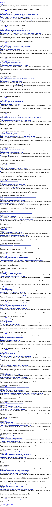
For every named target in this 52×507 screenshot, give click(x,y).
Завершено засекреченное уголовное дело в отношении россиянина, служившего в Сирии (14, 470)
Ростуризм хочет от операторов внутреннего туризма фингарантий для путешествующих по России (16, 451)
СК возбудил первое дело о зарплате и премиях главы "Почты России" (11, 486)
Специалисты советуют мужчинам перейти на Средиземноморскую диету (12, 171)
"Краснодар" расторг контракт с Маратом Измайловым (9, 133)
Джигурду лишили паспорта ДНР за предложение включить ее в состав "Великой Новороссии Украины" (16, 190)
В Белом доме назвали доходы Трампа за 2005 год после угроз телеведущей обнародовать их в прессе (16, 476)
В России (6, 10)
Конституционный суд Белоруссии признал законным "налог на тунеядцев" (12, 203)
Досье (3, 504)
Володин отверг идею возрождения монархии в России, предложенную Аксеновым (13, 377)
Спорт (5, 135)
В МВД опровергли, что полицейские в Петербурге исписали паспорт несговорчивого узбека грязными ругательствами (19, 14)
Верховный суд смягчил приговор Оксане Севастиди (8, 238)
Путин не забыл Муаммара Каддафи (6, 321)
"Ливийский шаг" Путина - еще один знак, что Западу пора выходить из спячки (12, 409)
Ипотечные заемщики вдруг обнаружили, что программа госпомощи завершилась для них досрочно (16, 302)
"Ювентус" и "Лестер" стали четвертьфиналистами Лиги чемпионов (11, 412)
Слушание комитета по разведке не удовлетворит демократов (10, 139)
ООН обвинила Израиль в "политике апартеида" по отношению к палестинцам (12, 4)
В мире (6, 13)
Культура (6, 167)
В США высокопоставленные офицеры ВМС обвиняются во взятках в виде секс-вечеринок (14, 473)
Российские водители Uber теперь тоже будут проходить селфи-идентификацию (13, 36)
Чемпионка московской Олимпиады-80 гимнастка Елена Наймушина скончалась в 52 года (14, 308)
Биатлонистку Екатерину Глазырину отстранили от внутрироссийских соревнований (13, 279)
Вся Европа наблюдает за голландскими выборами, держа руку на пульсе (12, 149)
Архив (5, 504)
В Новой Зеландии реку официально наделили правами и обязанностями (12, 155)
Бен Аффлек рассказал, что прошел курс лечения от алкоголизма (10, 441)
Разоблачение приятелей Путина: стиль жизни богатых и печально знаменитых (13, 263)
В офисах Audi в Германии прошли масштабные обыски (9, 181)
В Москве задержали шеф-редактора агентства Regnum (9, 311)
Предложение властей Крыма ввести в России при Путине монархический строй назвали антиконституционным (18, 295)
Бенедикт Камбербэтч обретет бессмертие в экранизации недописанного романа (13, 165)
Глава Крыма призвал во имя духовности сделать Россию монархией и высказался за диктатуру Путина (16, 499)
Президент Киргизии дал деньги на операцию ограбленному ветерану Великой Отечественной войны (16, 219)
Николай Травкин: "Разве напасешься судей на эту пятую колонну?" (11, 286)
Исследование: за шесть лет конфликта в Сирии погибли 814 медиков (11, 273)
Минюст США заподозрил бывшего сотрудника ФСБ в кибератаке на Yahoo (12, 84)
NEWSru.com (3, 0)
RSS (9, 504)
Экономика (6, 26)
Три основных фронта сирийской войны (6, 289)
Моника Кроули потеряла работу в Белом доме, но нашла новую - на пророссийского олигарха (15, 247)
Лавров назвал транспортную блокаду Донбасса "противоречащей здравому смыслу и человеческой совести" (18, 78)
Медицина (6, 74)
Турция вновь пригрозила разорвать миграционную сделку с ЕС (10, 324)
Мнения (6, 61)
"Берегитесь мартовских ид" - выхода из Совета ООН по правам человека (12, 187)
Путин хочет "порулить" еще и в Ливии (6, 422)
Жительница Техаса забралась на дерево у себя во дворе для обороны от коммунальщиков (14, 387)
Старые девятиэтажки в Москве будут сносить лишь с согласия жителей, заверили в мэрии (14, 52)
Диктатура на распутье (3, 229)
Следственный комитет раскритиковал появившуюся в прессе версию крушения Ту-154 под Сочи (15, 30)
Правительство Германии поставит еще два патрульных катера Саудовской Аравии (13, 305)
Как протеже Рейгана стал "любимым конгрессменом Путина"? (10, 104)
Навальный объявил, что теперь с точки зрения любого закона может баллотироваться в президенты (16, 380)
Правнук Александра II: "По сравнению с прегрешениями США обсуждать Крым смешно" (14, 257)
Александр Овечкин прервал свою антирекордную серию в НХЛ (10, 340)
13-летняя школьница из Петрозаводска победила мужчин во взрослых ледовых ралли (14, 365)
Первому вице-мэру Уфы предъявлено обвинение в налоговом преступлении (12, 200)
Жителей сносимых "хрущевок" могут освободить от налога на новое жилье (12, 368)
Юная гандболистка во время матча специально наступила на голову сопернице (13, 68)
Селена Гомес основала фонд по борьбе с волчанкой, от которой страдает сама (13, 206)
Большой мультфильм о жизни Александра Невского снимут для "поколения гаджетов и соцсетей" (16, 425)
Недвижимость (6, 45)
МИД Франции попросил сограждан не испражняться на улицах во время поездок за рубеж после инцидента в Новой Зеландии (20, 33)
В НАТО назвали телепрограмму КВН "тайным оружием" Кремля (10, 62)
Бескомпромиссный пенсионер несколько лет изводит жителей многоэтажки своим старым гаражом (16, 213)
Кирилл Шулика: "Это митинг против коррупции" (8, 353)
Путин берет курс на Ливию (4, 343)
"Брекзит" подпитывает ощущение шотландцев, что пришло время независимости (13, 168)
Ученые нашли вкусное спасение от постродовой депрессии (9, 419)
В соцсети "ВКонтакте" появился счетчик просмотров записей (10, 406)
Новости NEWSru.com (3, 505)
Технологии (6, 148)
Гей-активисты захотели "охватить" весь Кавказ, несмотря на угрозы (11, 438)
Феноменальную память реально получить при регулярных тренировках (11, 327)
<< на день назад (2, 502)
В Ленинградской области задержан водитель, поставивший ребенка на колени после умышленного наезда (17, 467)
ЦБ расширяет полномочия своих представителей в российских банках (11, 337)
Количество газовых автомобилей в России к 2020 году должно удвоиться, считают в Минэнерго (15, 120)
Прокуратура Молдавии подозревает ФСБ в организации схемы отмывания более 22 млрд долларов (16, 46)
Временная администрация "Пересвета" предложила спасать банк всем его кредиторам (14, 235)
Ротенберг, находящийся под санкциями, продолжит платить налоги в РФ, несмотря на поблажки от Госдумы (17, 136)
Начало (1, 504)
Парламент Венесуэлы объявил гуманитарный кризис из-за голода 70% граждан (13, 457)
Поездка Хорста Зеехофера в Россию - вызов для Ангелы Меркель (10, 396)
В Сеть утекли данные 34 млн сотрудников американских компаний (11, 81)
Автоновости (6, 103)
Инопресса (6, 77)
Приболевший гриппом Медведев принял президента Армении (10, 49)
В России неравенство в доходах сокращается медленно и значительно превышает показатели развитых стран (18, 123)
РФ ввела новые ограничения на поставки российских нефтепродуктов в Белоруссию (14, 254)
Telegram (12, 504)
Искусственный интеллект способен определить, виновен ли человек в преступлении (14, 65)
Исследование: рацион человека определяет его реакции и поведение (11, 460)
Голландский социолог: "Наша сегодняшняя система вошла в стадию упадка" (12, 184)
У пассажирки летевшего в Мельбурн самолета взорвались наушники (11, 232)
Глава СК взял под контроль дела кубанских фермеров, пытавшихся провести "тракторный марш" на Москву (17, 20)
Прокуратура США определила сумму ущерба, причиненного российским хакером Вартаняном (15, 483)
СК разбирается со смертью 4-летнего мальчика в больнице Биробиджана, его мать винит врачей (15, 356)
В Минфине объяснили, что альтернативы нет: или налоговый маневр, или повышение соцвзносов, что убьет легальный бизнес (20, 117)
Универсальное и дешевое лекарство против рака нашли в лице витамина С (12, 270)
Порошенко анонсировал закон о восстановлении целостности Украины (11, 152)
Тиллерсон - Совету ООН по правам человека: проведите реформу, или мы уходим (13, 359)
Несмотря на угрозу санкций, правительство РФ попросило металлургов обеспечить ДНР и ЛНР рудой (16, 489)
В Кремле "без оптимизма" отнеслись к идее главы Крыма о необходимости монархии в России (15, 245)
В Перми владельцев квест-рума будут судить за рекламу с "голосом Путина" (12, 292)
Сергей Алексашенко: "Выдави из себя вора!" (7, 222)
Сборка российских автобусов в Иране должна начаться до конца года (11, 101)
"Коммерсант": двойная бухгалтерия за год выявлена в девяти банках (11, 403)
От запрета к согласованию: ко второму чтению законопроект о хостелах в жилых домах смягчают (16, 444)
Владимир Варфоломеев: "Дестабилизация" (7, 107)
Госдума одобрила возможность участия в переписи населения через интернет (12, 276)
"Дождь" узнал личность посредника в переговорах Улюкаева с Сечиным (12, 435)
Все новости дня (2, 2)
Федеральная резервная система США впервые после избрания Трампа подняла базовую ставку (15, 17)
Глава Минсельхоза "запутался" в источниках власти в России (10, 492)
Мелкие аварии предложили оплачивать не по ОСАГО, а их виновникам (11, 390)
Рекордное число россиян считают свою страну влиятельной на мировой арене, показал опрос (15, 454)
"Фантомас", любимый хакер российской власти (8, 216)
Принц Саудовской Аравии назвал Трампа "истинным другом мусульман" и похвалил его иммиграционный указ (18, 197)
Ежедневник (7, 504)
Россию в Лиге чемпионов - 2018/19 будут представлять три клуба (10, 374)
